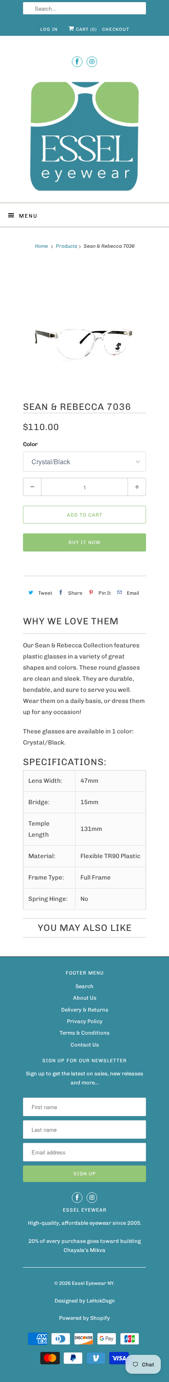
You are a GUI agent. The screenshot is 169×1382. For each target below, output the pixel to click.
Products (66, 246)
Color (30, 444)
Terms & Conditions (84, 1033)
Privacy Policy (85, 1021)
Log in (49, 29)
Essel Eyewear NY (93, 1283)
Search (84, 986)
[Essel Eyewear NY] (84, 135)
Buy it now (84, 542)
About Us (84, 998)
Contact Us (85, 1045)
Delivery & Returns (84, 1010)
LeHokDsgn (101, 1301)
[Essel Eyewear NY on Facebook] (77, 61)
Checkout (115, 29)
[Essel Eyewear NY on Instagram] (92, 61)
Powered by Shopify (84, 1318)
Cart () (85, 29)
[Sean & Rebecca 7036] (84, 325)
